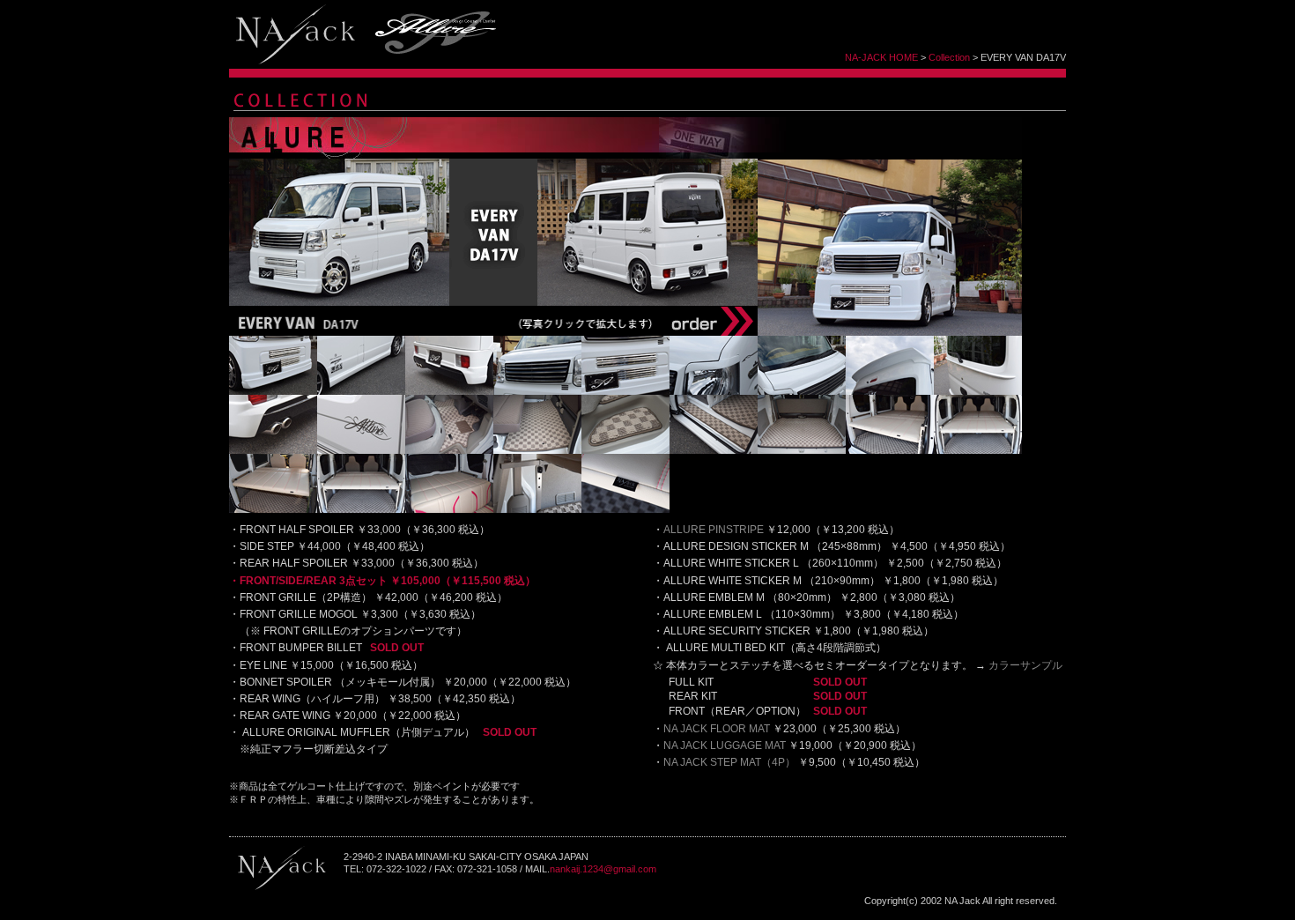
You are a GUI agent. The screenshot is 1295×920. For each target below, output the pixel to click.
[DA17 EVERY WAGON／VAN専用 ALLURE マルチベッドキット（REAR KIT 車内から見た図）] (449, 509)
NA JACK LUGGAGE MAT (724, 745)
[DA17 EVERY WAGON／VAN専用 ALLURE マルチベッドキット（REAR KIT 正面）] (361, 509)
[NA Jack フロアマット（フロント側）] (449, 450)
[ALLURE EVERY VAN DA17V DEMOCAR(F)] (339, 302)
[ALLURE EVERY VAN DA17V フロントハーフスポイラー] (273, 391)
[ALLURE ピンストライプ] (361, 450)
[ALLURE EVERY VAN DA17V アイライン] (714, 391)
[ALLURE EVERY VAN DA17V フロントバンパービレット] (625, 391)
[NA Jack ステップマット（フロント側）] (625, 450)
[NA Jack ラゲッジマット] (802, 450)
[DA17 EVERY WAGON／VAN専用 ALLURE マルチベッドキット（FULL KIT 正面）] (978, 450)
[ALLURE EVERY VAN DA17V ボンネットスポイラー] (802, 391)
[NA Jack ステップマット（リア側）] (714, 450)
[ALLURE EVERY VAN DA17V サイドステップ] (361, 391)
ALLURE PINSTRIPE (713, 529)
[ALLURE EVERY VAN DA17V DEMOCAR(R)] (647, 302)
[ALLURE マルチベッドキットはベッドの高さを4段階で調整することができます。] (537, 509)
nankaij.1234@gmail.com (603, 869)
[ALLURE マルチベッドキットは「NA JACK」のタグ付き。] (625, 509)
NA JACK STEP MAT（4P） (729, 762)
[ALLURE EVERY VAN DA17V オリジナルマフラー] (273, 450)
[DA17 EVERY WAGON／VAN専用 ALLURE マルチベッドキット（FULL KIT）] (890, 450)
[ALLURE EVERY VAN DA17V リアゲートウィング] (978, 391)
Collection (949, 57)
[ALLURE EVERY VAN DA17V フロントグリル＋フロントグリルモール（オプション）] (537, 391)
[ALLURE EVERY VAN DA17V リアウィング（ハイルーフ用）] (890, 391)
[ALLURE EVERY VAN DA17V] (890, 332)
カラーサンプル (1025, 665)
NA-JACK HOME (881, 57)
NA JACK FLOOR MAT (716, 729)
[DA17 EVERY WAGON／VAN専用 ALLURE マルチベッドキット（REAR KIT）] (273, 509)
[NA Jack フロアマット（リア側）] (537, 450)
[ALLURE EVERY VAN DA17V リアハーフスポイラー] (449, 391)
